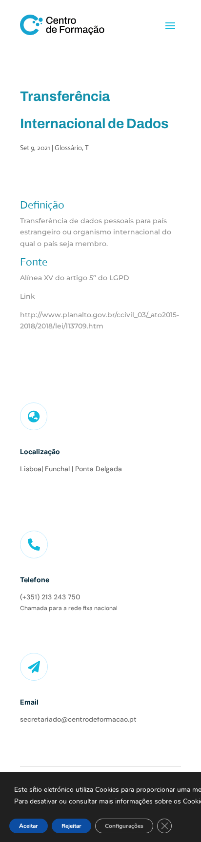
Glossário (68, 147)
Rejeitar (71, 826)
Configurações (124, 826)
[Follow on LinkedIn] (26, 493)
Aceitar (28, 826)
